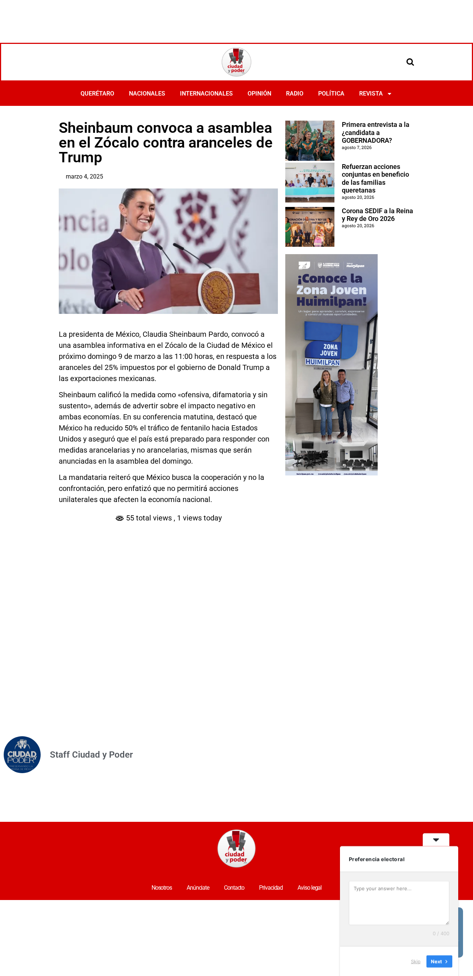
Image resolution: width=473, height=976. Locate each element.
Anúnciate (198, 887)
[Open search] (410, 62)
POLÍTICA (331, 93)
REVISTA (371, 93)
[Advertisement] (236, 20)
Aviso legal (309, 887)
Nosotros (162, 887)
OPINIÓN (259, 93)
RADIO (294, 93)
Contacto (234, 887)
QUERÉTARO (97, 93)
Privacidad (271, 887)
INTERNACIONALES (206, 93)
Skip (416, 961)
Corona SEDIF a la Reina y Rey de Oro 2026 (377, 215)
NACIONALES (147, 93)
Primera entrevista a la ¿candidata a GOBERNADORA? (375, 132)
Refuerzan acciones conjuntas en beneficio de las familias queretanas (375, 178)
